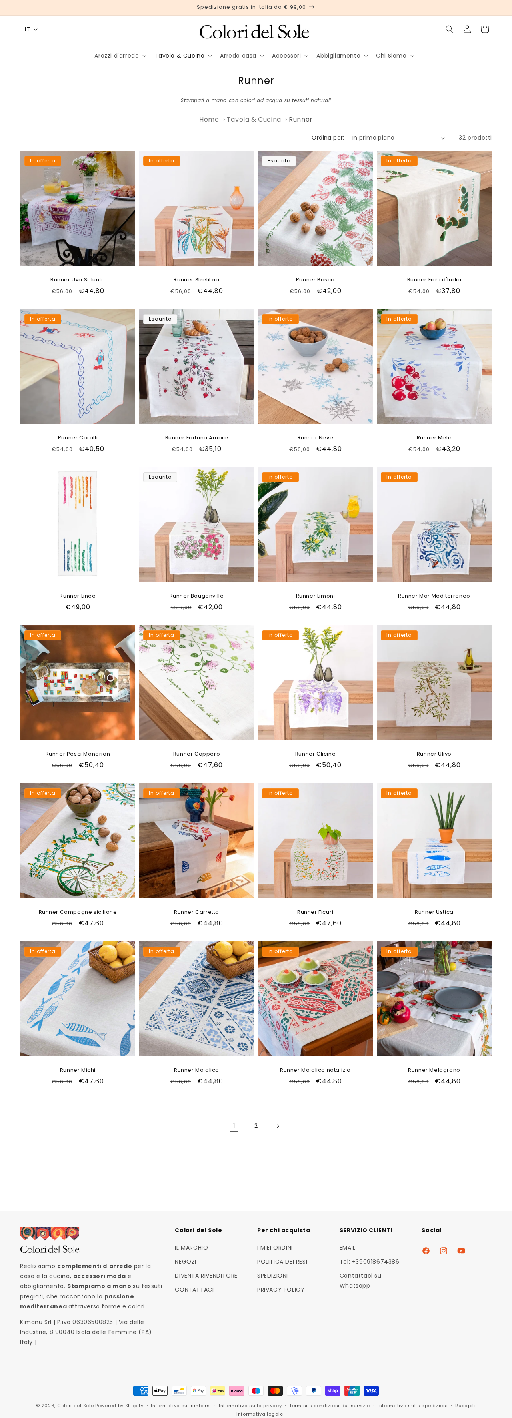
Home (209, 119)
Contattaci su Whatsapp (361, 1281)
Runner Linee (78, 596)
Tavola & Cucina (254, 119)
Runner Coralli (78, 438)
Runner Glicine (315, 754)
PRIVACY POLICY (280, 1290)
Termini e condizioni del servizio (329, 1405)
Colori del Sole (75, 1405)
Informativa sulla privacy (250, 1405)
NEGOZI (185, 1262)
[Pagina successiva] (277, 1126)
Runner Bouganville (197, 596)
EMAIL (348, 1248)
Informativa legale (259, 1413)
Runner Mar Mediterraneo (434, 596)
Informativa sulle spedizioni (413, 1405)
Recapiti (465, 1405)
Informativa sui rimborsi (181, 1405)
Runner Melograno (434, 1070)
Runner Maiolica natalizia (315, 1070)
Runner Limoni (315, 596)
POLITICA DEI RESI (282, 1262)
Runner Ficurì (315, 912)
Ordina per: (328, 138)
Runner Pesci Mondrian (78, 754)
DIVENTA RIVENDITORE (206, 1276)
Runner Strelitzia (196, 280)
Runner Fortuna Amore (196, 438)
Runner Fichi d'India (434, 280)
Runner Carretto (196, 912)
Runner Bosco (315, 280)
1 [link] (234, 1125)
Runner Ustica (434, 912)
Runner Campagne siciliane (78, 912)
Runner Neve (316, 438)
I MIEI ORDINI (275, 1248)
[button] (120, 55)
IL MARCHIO (191, 1248)
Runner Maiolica (196, 1070)
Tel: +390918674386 (370, 1262)
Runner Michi (78, 1070)
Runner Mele (434, 438)
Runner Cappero (196, 754)
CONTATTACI (194, 1290)
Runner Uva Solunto (77, 280)
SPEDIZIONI (272, 1276)
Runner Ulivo (434, 754)
